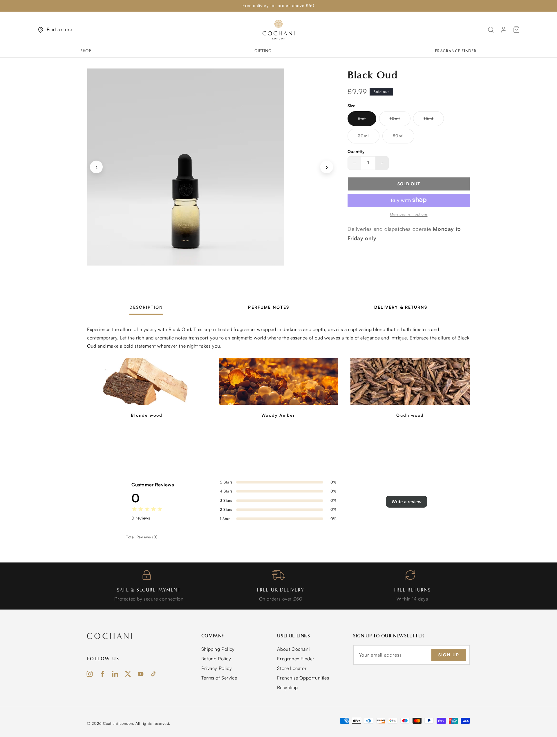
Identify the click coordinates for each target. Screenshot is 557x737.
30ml (368, 138)
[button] (88, 51)
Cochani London (118, 723)
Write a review (407, 501)
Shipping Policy (218, 649)
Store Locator (292, 668)
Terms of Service (219, 678)
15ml (434, 120)
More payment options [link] (409, 214)
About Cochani (293, 649)
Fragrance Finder (295, 658)
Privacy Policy (216, 668)
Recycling (287, 687)
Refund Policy (216, 658)
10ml (400, 120)
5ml (367, 120)
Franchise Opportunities (303, 678)
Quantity (356, 151)
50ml (403, 138)
